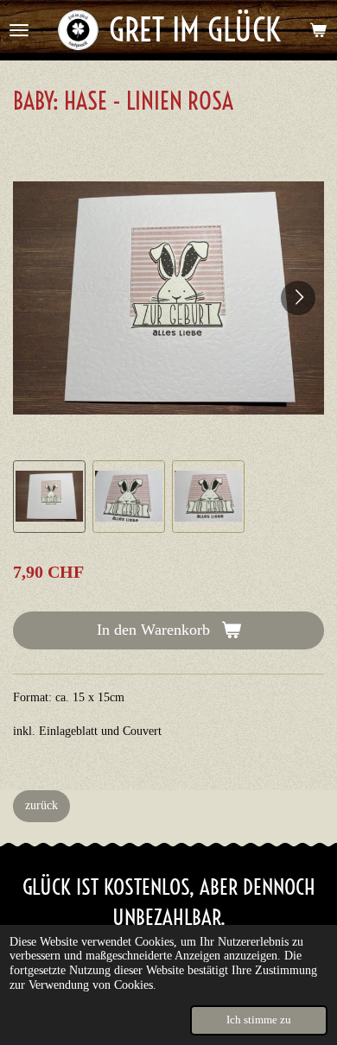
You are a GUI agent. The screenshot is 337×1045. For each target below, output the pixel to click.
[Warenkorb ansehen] (318, 30)
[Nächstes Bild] (298, 298)
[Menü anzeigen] (19, 30)
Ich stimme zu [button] (258, 1020)
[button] (49, 496)
